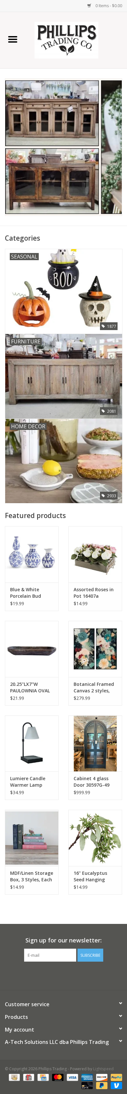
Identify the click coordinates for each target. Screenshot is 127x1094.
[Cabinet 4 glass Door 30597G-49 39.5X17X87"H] (95, 743)
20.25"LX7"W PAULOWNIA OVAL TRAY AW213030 (30, 687)
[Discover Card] (101, 1077)
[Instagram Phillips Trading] (69, 975)
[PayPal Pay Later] (101, 1085)
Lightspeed (103, 1069)
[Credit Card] (42, 1077)
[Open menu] (12, 39)
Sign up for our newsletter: (63, 940)
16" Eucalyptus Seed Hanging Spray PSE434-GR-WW (94, 876)
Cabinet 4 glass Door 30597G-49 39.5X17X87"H (91, 781)
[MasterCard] (57, 1077)
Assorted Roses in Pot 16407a (94, 592)
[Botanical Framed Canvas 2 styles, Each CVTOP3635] (95, 649)
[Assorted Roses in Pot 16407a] (95, 554)
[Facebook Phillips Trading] (57, 975)
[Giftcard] (28, 1077)
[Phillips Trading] (76, 39)
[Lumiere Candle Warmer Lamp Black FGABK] (32, 743)
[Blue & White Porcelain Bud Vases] (32, 554)
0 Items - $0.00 (108, 5)
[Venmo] (115, 1085)
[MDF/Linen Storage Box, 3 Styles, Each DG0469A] (32, 838)
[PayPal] (115, 1077)
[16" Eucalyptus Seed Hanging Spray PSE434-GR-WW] (95, 838)
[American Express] (86, 1077)
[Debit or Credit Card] (86, 1085)
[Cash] (14, 1077)
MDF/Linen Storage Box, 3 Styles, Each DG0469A (31, 876)
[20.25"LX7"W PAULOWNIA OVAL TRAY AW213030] (32, 649)
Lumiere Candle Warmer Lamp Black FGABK (27, 781)
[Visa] (71, 1077)
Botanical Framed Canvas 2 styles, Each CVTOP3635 (94, 687)
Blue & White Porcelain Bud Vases (25, 592)
